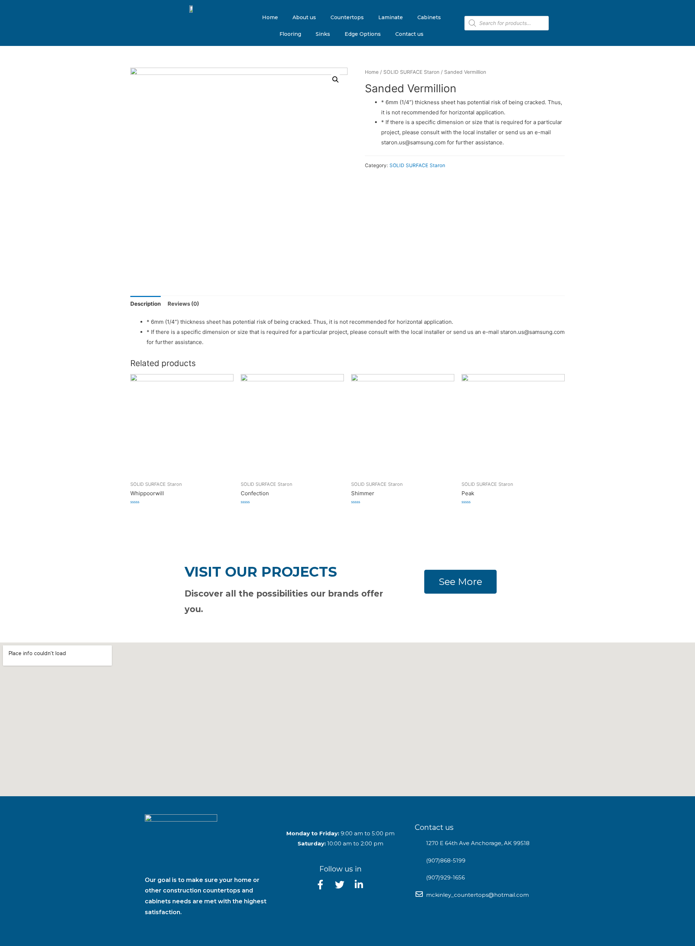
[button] (460, 582)
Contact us (409, 34)
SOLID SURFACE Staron (411, 72)
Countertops (347, 17)
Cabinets (429, 17)
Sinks (323, 34)
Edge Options (363, 34)
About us (304, 17)
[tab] (145, 303)
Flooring (290, 34)
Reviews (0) (183, 303)
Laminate (390, 17)
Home (270, 17)
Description (145, 303)
